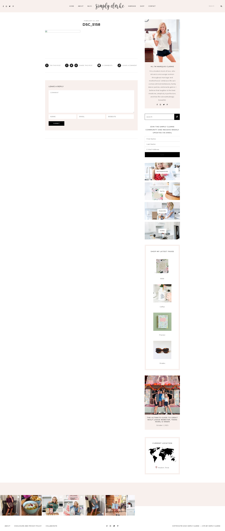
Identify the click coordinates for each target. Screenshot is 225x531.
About (80, 6)
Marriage (132, 6)
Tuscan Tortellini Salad (164, 417)
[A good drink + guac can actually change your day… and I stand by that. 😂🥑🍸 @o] (31, 505)
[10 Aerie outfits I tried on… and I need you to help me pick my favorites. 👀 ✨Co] (10, 505)
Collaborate (51, 526)
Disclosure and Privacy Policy (28, 526)
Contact (152, 6)
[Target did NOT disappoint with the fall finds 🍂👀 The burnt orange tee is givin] (73, 505)
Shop (142, 6)
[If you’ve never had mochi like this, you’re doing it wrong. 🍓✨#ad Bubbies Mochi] (52, 505)
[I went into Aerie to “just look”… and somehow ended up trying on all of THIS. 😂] (94, 505)
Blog (90, 6)
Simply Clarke (110, 6)
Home (71, 6)
